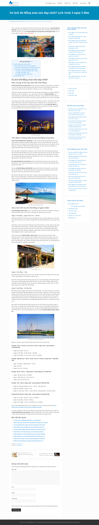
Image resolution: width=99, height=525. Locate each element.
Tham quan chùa (73, 95)
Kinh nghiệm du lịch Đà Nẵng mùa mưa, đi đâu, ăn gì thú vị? (29, 427)
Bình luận (14, 469)
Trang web (14, 498)
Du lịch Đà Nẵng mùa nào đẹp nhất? (21, 64)
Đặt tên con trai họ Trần (75, 215)
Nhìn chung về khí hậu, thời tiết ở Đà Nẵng (25, 65)
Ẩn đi (31, 61)
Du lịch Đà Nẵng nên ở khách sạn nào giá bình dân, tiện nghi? (29, 424)
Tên (13, 487)
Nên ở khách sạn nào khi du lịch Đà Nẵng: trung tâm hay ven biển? (31, 422)
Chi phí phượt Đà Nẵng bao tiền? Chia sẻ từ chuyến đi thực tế (29, 429)
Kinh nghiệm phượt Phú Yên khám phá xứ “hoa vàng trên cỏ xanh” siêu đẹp (78, 72)
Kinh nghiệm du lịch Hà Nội (78, 206)
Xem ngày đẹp (72, 213)
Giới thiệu (69, 522)
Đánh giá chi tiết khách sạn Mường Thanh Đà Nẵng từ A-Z (28, 440)
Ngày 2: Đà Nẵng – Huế (22, 72)
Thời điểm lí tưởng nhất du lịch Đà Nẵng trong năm (27, 67)
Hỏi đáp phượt (20, 443)
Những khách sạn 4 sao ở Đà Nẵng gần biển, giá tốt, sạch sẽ (29, 436)
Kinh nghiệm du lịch (74, 203)
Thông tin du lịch (73, 211)
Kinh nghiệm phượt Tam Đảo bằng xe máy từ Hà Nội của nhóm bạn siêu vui (78, 42)
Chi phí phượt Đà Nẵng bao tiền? (33, 407)
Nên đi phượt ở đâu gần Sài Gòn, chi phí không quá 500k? (28, 431)
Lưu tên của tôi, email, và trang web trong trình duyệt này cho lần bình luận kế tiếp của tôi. (35, 506)
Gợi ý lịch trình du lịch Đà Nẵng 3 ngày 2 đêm (25, 69)
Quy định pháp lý (63, 522)
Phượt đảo (71, 93)
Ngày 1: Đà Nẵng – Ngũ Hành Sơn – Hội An (26, 70)
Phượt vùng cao (73, 88)
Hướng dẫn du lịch (73, 208)
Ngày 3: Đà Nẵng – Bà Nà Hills (23, 74)
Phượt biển (71, 90)
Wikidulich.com (72, 217)
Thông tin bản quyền (55, 522)
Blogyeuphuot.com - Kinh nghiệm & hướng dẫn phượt (39, 522)
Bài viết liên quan (19, 75)
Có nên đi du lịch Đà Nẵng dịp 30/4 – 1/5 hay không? (27, 420)
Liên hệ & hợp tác (75, 522)
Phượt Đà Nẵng (18, 445)
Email (13, 492)
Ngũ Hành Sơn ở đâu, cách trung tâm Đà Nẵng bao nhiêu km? (29, 438)
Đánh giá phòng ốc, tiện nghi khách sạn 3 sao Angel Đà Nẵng (29, 434)
